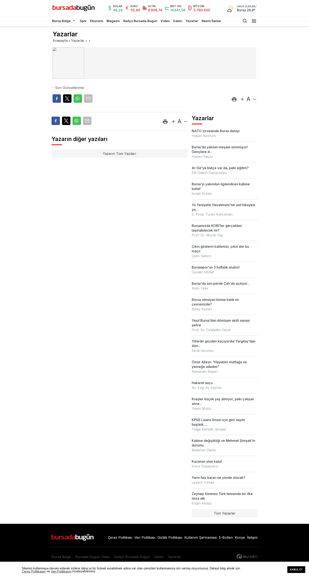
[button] (75, 21)
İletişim (252, 537)
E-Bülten (226, 537)
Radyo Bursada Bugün (140, 21)
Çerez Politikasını (34, 571)
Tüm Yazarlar (224, 513)
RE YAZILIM (247, 556)
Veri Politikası (144, 537)
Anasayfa (60, 40)
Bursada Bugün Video (92, 557)
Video (165, 21)
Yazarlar (192, 21)
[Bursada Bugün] (74, 8)
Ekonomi (96, 21)
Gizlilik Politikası (169, 537)
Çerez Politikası (120, 537)
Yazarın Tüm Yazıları (119, 153)
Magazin (113, 21)
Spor (83, 21)
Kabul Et (296, 569)
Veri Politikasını (61, 571)
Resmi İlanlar (211, 21)
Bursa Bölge (61, 21)
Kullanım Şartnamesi (200, 537)
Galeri (177, 21)
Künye (240, 537)
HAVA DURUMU (246, 6)
